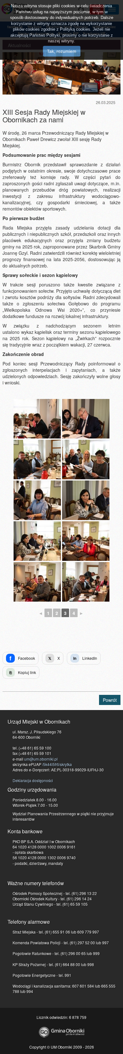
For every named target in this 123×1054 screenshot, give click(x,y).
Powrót (110, 700)
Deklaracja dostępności (33, 780)
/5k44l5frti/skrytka (57, 764)
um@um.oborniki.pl (41, 759)
